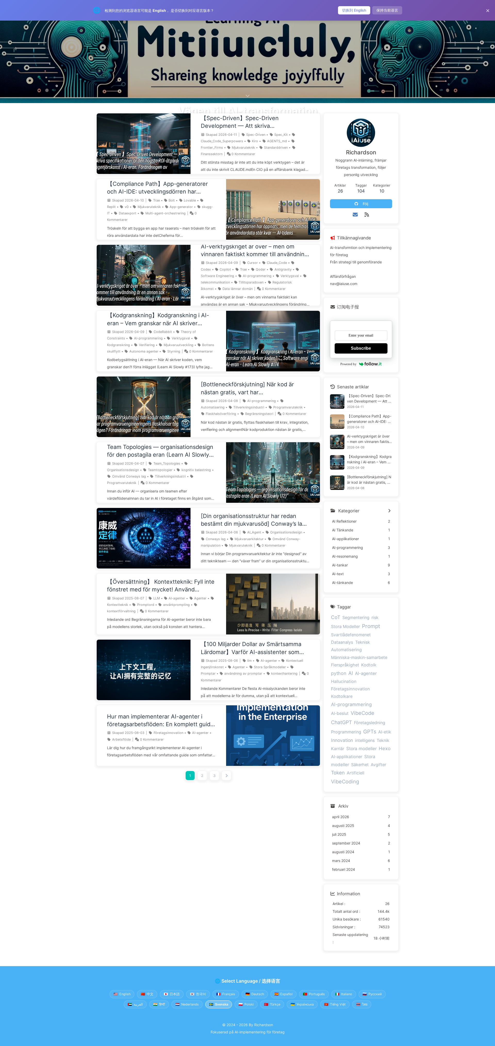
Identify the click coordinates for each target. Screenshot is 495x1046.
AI (350, 673)
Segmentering (355, 617)
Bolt (172, 200)
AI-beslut (340, 713)
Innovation (342, 740)
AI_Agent (254, 532)
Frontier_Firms (212, 147)
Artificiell (355, 772)
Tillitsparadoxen (251, 282)
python (338, 673)
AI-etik (384, 731)
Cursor (252, 263)
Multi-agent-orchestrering (165, 213)
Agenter (200, 598)
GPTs (369, 732)
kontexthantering (284, 673)
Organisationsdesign (123, 470)
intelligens (365, 740)
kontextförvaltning (121, 611)
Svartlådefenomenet (351, 634)
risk (375, 617)
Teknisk (362, 642)
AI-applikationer (346, 756)
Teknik (383, 740)
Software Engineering (217, 276)
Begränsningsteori (259, 414)
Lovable (190, 200)
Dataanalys (342, 642)
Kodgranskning (118, 345)
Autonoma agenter (143, 351)
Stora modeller (361, 748)
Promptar (208, 673)
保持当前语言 (387, 10)
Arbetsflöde (121, 739)
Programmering (346, 731)
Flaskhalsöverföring (221, 414)
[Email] (355, 215)
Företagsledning (369, 722)
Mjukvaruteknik (243, 147)
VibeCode (362, 713)
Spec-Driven (255, 135)
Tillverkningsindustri (248, 407)
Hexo (385, 748)
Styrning (173, 351)
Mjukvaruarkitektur (249, 539)
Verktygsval (289, 276)
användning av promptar (243, 673)
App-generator (181, 207)
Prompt (371, 626)
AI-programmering (257, 276)
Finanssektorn (211, 154)
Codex (206, 269)
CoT (335, 617)
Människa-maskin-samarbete (359, 657)
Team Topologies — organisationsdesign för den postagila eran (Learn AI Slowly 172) (160, 451)
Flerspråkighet (345, 664)
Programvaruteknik (288, 407)
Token (338, 773)
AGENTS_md (277, 141)
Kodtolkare (342, 696)
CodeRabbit (163, 332)
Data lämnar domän (237, 289)
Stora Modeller (345, 626)
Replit (111, 207)
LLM (156, 598)
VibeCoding (345, 782)
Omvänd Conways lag (129, 476)
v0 (127, 207)
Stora (369, 756)
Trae (156, 200)
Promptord (145, 605)
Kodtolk (368, 664)
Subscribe (361, 348)
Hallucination (343, 681)
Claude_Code (277, 263)
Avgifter (378, 764)
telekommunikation (215, 282)
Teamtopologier (160, 470)
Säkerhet (360, 764)
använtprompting (176, 605)
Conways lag (216, 539)
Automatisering (213, 407)
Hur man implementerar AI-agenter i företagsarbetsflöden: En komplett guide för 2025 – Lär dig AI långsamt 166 (160, 720)
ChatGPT (341, 722)
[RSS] (367, 215)
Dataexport (127, 213)
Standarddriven (276, 147)
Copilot (225, 269)
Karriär (337, 748)
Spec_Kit (281, 135)
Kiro (255, 141)
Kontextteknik (117, 605)
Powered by (348, 364)
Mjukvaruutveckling (178, 345)
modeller (340, 764)
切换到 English (354, 10)
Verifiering (147, 345)
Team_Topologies (166, 463)
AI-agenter (177, 598)
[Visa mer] (389, 511)
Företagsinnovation (168, 733)
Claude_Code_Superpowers (222, 141)
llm (249, 661)
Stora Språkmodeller (270, 667)
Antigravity (283, 269)
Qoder (261, 269)
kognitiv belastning (196, 470)
